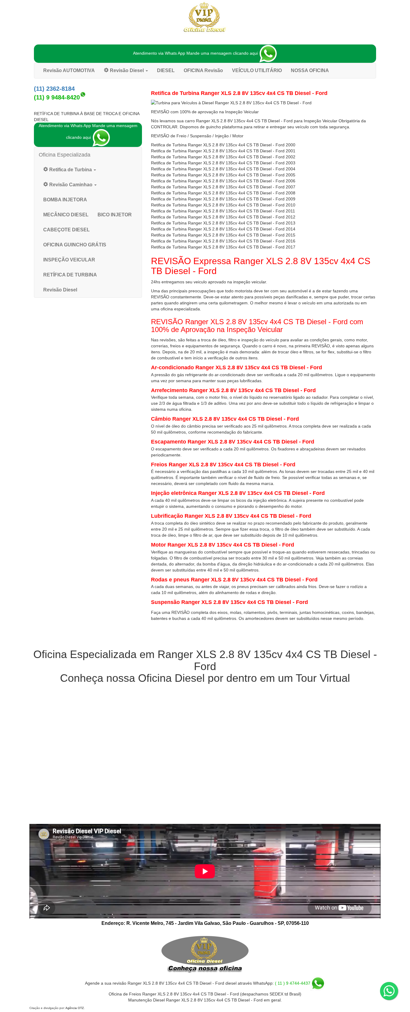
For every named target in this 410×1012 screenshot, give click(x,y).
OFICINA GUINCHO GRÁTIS (74, 244)
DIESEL (166, 70)
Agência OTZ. (75, 1008)
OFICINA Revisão (203, 70)
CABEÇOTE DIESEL (66, 229)
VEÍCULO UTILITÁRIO (257, 70)
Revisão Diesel (60, 289)
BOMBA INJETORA (65, 199)
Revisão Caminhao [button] (71, 184)
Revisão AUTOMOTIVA (69, 70)
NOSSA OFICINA (310, 70)
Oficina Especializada (64, 155)
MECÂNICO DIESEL (66, 214)
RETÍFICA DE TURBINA (70, 274)
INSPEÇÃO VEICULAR (69, 259)
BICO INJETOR (115, 214)
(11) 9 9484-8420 (57, 97)
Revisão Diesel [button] (127, 70)
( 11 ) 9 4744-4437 (292, 983)
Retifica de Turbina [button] (70, 169)
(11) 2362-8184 (54, 88)
